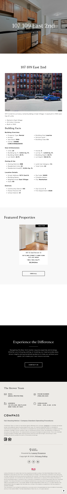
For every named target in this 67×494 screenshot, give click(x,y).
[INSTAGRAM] (33, 461)
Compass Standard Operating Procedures (37, 420)
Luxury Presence (38, 453)
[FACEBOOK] (29, 461)
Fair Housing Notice (11, 420)
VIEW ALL (33, 273)
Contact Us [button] (33, 365)
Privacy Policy (41, 456)
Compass (46, 425)
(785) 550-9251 (43, 396)
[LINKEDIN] (38, 461)
